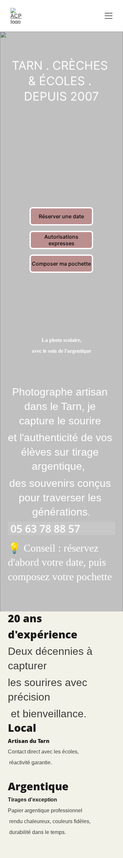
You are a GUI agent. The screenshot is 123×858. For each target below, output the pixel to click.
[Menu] (109, 16)
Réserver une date (61, 216)
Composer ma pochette (61, 263)
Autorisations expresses (61, 240)
